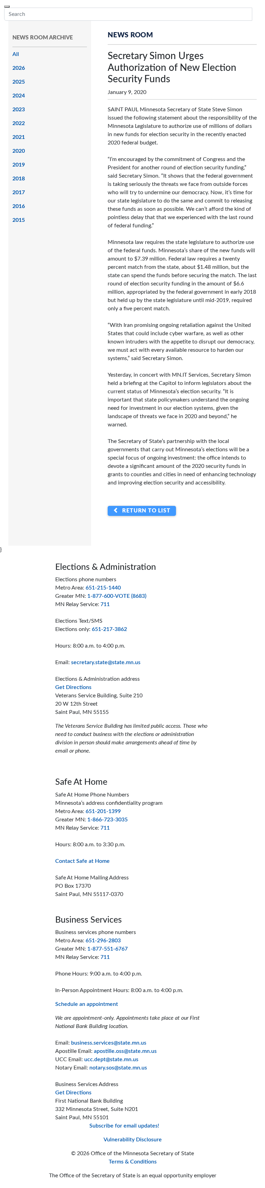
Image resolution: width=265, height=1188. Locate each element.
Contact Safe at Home (82, 861)
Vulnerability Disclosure (133, 1139)
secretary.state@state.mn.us (105, 662)
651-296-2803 (103, 940)
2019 (18, 165)
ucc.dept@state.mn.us (111, 1059)
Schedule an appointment (86, 1004)
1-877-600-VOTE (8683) (116, 596)
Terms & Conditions (133, 1162)
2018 (18, 178)
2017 (18, 192)
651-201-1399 (103, 811)
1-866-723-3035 (107, 819)
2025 (18, 82)
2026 (18, 68)
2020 (18, 151)
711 (105, 604)
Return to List (144, 511)
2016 (18, 206)
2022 (18, 123)
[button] (256, 14)
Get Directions (73, 687)
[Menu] (7, 7)
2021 (18, 137)
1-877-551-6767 (107, 949)
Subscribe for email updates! (124, 1126)
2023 (18, 109)
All (15, 54)
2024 (18, 95)
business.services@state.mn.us (108, 1043)
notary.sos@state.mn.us (118, 1068)
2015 (18, 220)
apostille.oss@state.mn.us (125, 1051)
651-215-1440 (103, 588)
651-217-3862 (109, 629)
